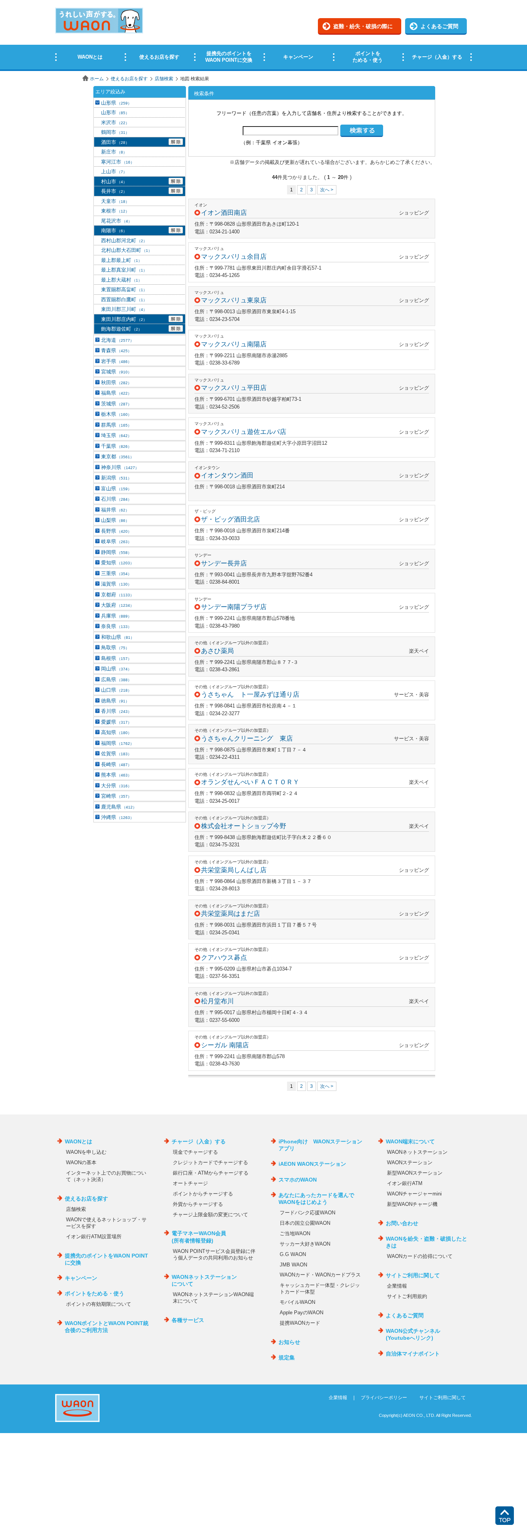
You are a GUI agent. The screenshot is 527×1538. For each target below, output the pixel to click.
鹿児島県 (119, 807)
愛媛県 (116, 722)
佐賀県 (116, 753)
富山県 (116, 488)
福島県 (116, 393)
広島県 (116, 679)
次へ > (326, 189)
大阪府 (117, 605)
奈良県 (116, 626)
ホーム (97, 78)
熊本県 (116, 775)
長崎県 (116, 764)
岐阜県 (116, 541)
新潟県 (116, 478)
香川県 (116, 711)
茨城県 (116, 404)
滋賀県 (116, 584)
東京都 (117, 456)
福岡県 (117, 743)
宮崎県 (116, 796)
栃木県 (116, 414)
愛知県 (117, 563)
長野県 (116, 531)
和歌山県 (117, 637)
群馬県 (116, 425)
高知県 (116, 732)
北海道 (117, 340)
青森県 (116, 350)
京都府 (117, 595)
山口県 (116, 690)
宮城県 (116, 372)
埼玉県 (116, 435)
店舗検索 (164, 78)
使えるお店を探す (129, 78)
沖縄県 (117, 817)
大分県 (116, 785)
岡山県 (116, 669)
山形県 (116, 103)
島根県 (116, 658)
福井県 (115, 510)
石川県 (116, 499)
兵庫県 (116, 616)
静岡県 (116, 552)
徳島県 (115, 701)
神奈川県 (120, 467)
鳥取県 (115, 647)
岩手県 (116, 361)
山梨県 (115, 520)
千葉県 (116, 446)
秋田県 (116, 382)
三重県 (116, 573)
